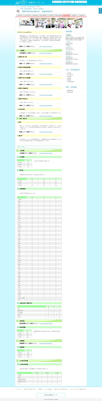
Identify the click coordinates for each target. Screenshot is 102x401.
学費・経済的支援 (58, 15)
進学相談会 (68, 44)
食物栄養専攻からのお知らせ (72, 59)
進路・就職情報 (43, 15)
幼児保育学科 (70, 92)
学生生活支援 (35, 15)
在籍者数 (69, 79)
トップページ (18, 6)
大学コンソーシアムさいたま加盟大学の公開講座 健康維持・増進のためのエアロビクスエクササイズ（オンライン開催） (75, 38)
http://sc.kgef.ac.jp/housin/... (46, 46)
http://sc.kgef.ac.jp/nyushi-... (46, 53)
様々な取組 (51, 15)
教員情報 (74, 15)
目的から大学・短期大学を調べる (61, 389)
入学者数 (69, 76)
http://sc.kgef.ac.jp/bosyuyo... (46, 116)
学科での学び (27, 15)
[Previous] (19, 23)
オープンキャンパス (70, 49)
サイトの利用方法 (48, 389)
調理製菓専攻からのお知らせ (72, 63)
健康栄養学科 (70, 90)
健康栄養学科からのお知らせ (72, 54)
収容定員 (69, 78)
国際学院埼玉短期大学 (31, 6)
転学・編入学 (70, 74)
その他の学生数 (70, 81)
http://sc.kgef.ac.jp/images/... (46, 63)
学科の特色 (20, 15)
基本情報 (82, 15)
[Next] (82, 23)
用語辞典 (40, 389)
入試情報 (69, 73)
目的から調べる (24, 6)
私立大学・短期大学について (30, 389)
